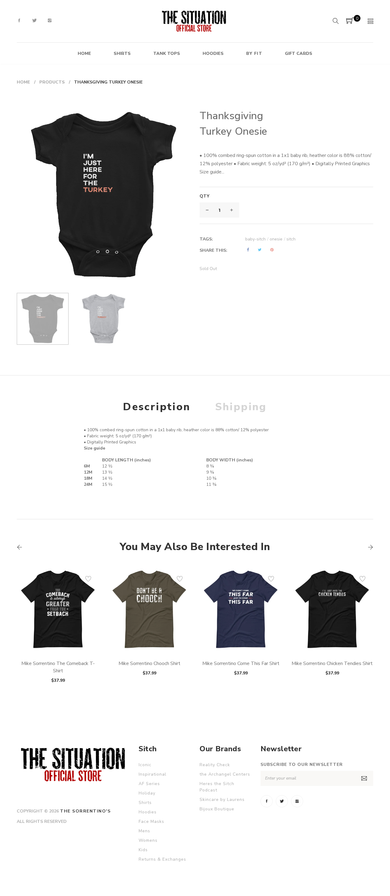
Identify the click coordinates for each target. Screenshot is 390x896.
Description (156, 407)
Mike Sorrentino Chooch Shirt (149, 663)
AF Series (149, 784)
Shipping (241, 407)
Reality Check (215, 765)
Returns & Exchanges (162, 859)
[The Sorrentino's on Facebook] (19, 21)
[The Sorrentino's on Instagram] (49, 21)
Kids (143, 850)
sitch (291, 239)
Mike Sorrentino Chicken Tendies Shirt (332, 663)
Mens (144, 831)
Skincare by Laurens (222, 799)
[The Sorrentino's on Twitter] (34, 21)
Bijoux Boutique (217, 809)
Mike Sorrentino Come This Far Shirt (240, 663)
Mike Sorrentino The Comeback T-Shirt (58, 667)
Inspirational (152, 774)
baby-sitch (256, 239)
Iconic (145, 765)
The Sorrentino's (85, 811)
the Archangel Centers (225, 774)
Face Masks (151, 821)
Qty (205, 196)
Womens (148, 840)
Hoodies (148, 812)
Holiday (147, 793)
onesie (277, 239)
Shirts (145, 802)
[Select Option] (41, 636)
